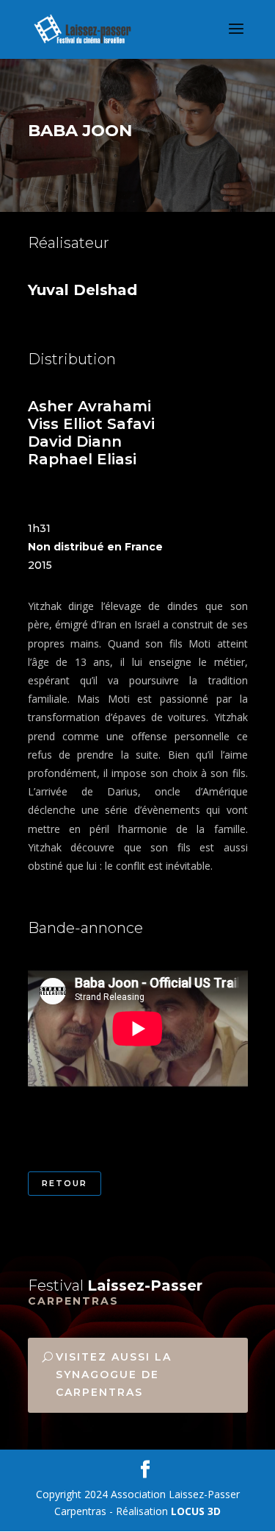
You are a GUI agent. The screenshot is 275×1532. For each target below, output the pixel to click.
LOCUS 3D (196, 1511)
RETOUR (64, 1183)
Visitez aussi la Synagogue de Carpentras (114, 1374)
